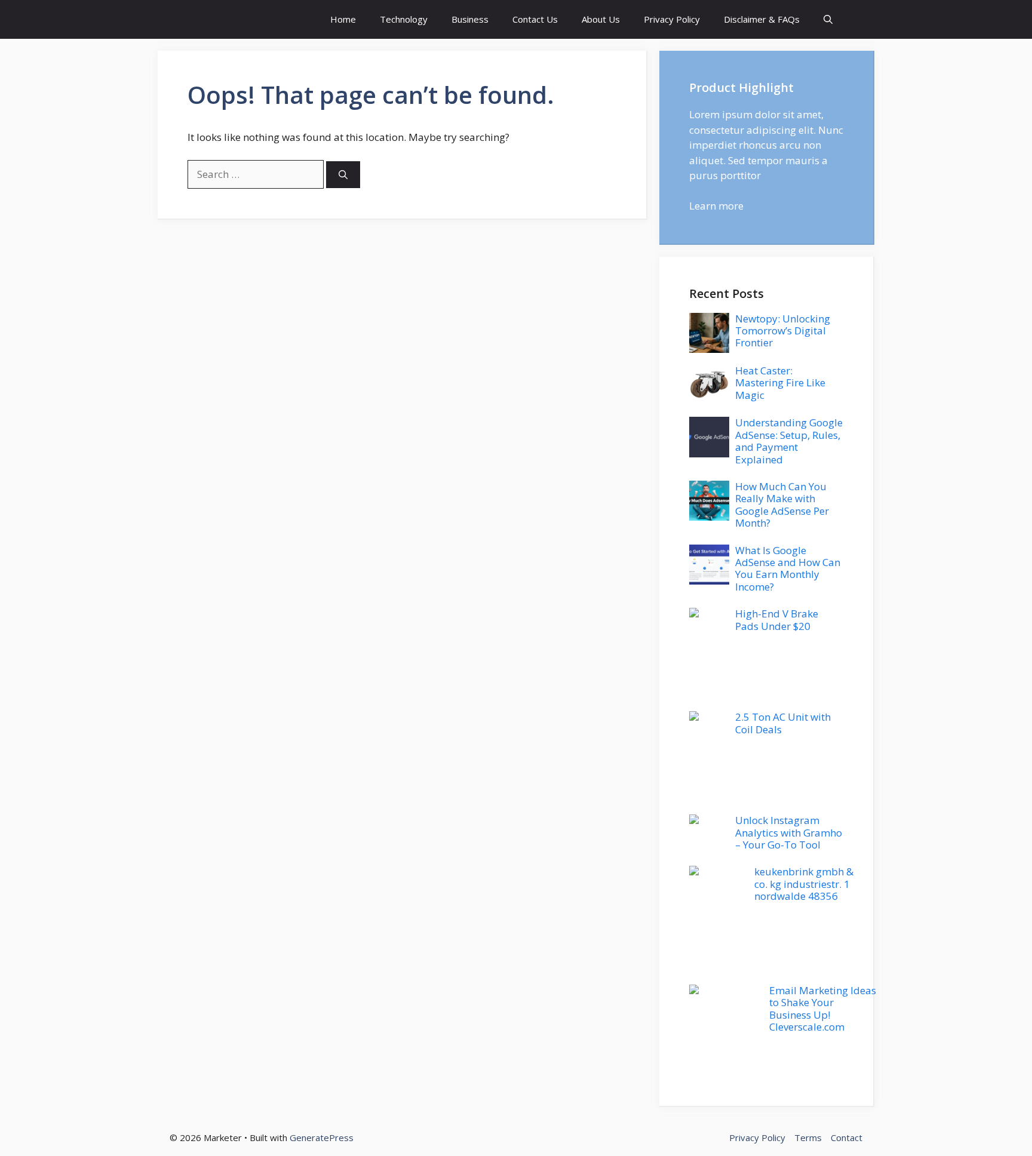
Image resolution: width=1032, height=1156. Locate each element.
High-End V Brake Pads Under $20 (776, 619)
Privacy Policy (672, 19)
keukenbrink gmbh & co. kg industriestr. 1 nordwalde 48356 (803, 884)
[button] (828, 19)
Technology (404, 19)
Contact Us (535, 19)
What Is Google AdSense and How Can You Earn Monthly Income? (787, 568)
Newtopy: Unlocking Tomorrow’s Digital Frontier (782, 331)
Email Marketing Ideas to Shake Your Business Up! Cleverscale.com (822, 1008)
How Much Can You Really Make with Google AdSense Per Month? (782, 504)
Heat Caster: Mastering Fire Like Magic (780, 383)
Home (343, 19)
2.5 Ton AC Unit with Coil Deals (783, 723)
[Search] (343, 174)
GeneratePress (322, 1137)
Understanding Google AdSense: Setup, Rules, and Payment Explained (789, 441)
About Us (601, 19)
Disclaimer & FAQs (762, 19)
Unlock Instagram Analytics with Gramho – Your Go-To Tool (788, 832)
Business (470, 19)
